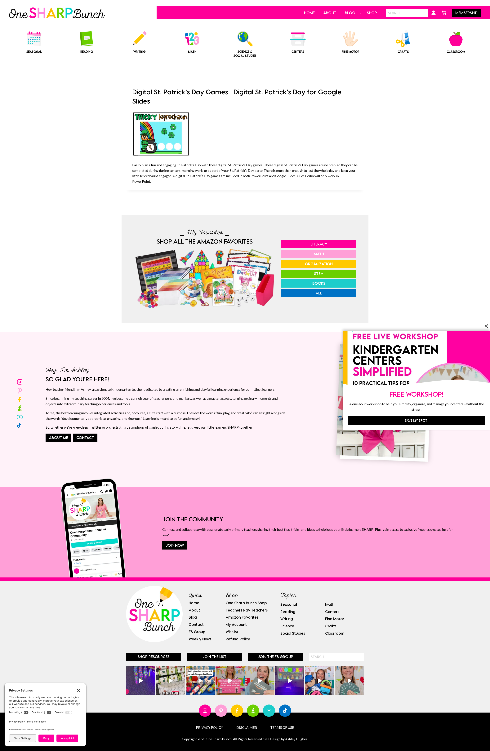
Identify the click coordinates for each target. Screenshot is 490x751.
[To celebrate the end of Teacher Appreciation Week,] (259, 680)
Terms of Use (282, 727)
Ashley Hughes (296, 739)
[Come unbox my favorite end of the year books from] (230, 680)
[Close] (486, 325)
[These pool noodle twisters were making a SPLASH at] (170, 680)
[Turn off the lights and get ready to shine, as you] (289, 680)
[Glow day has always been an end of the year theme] (200, 680)
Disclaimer (246, 727)
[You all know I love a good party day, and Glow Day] (140, 680)
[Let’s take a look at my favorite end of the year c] (319, 680)
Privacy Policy (209, 727)
